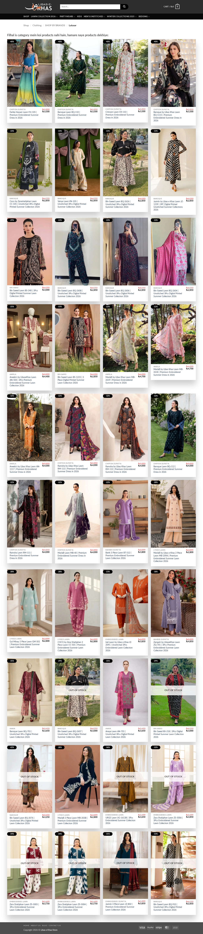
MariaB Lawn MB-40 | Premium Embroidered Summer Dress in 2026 (72, 556)
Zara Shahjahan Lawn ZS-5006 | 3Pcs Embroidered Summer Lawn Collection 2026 (168, 820)
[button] (172, 7)
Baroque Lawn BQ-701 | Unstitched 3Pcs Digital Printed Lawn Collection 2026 (24, 734)
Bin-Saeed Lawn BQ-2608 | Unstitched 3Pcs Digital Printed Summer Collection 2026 (72, 293)
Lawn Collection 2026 (43, 16)
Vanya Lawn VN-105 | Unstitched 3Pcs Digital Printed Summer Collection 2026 (72, 204)
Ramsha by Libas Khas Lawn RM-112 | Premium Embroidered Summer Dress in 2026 (120, 469)
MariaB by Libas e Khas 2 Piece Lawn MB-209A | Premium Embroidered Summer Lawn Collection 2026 (168, 557)
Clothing (37, 25)
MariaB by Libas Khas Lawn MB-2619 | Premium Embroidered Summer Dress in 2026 (120, 380)
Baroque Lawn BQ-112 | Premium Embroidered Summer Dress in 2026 (168, 469)
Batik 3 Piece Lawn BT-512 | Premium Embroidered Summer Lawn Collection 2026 (120, 555)
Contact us (55, 925)
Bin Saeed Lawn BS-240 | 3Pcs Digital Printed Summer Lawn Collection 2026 (24, 293)
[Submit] (124, 7)
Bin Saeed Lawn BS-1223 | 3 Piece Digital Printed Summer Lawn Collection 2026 (71, 380)
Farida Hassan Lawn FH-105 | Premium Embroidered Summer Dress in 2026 (24, 115)
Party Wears (66, 16)
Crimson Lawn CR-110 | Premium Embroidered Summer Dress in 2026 (120, 115)
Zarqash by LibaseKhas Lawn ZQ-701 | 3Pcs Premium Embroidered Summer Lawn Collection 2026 (167, 646)
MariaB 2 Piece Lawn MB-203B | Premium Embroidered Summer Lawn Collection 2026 (73, 821)
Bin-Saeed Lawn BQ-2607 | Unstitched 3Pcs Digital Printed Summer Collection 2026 (72, 734)
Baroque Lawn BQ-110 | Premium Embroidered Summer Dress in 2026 (72, 115)
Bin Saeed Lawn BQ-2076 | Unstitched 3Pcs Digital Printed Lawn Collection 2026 (24, 821)
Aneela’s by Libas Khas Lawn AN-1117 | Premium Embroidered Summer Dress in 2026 (25, 469)
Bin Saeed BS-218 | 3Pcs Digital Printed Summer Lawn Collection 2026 (169, 734)
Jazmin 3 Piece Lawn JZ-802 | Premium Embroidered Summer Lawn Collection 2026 (120, 907)
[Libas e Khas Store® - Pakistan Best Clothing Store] (38, 7)
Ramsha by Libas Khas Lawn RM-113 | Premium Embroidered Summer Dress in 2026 (73, 469)
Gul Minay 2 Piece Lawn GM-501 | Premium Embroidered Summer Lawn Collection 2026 (25, 644)
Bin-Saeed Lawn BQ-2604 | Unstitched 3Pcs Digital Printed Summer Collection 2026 (168, 293)
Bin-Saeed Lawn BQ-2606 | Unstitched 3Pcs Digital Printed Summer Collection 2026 (120, 293)
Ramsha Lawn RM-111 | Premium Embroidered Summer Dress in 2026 (24, 555)
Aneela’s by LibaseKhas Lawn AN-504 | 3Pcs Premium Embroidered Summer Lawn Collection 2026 (23, 381)
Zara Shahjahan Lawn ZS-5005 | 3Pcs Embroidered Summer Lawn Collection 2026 (24, 907)
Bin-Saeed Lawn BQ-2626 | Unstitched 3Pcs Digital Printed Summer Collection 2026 (120, 204)
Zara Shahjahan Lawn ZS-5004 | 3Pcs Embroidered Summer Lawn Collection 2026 (72, 907)
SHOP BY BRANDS (55, 25)
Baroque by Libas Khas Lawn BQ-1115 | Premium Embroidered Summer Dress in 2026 (168, 116)
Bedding (143, 16)
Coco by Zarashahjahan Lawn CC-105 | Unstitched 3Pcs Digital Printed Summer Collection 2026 (25, 204)
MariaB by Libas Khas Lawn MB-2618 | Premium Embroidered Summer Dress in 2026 (168, 372)
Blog (44, 925)
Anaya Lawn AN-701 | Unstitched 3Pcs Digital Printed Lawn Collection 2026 (120, 734)
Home (26, 925)
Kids (79, 16)
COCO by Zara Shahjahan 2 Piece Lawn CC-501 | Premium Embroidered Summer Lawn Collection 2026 (71, 646)
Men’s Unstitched (93, 16)
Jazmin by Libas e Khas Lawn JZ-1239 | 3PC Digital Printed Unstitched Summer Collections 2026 (168, 205)
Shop (26, 16)
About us (36, 925)
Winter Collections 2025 (120, 16)
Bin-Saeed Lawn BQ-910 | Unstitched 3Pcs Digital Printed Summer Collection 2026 (168, 907)
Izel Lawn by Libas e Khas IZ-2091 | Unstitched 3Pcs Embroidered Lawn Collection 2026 (119, 646)
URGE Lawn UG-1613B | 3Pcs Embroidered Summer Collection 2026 (120, 820)
